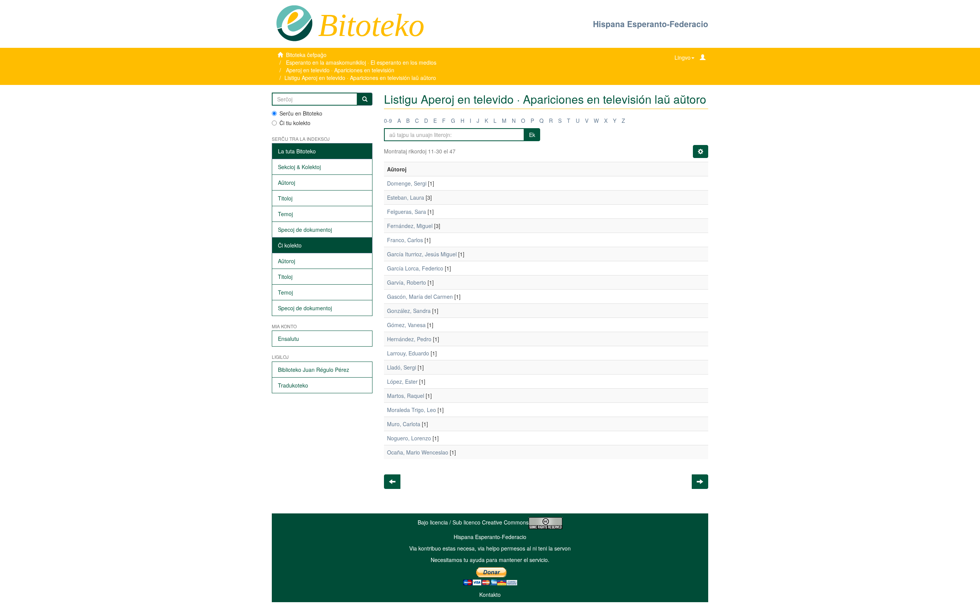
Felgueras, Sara (406, 211)
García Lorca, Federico (415, 268)
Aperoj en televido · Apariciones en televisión (340, 70)
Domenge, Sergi (406, 183)
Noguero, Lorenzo (409, 438)
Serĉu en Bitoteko (300, 113)
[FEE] (294, 22)
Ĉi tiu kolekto (294, 123)
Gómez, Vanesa (406, 325)
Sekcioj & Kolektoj (299, 167)
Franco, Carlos (405, 240)
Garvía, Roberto (406, 282)
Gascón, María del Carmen (420, 296)
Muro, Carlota (403, 424)
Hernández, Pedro (409, 339)
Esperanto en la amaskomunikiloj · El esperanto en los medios (361, 62)
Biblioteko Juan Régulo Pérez (313, 369)
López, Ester (402, 381)
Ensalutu (288, 338)
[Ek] (364, 99)
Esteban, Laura (405, 197)
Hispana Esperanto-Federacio (650, 23)
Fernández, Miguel (410, 226)
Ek (532, 134)
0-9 (388, 120)
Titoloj (285, 198)
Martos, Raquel (405, 395)
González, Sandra (409, 310)
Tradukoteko (293, 385)
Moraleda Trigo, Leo (411, 410)
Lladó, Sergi (401, 367)
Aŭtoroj (286, 182)
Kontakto (490, 594)
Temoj (285, 214)
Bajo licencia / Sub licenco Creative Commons (473, 522)
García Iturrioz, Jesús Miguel (422, 254)
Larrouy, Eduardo (408, 353)
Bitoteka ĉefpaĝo (306, 55)
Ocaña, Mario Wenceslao (417, 452)
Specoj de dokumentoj (305, 229)
